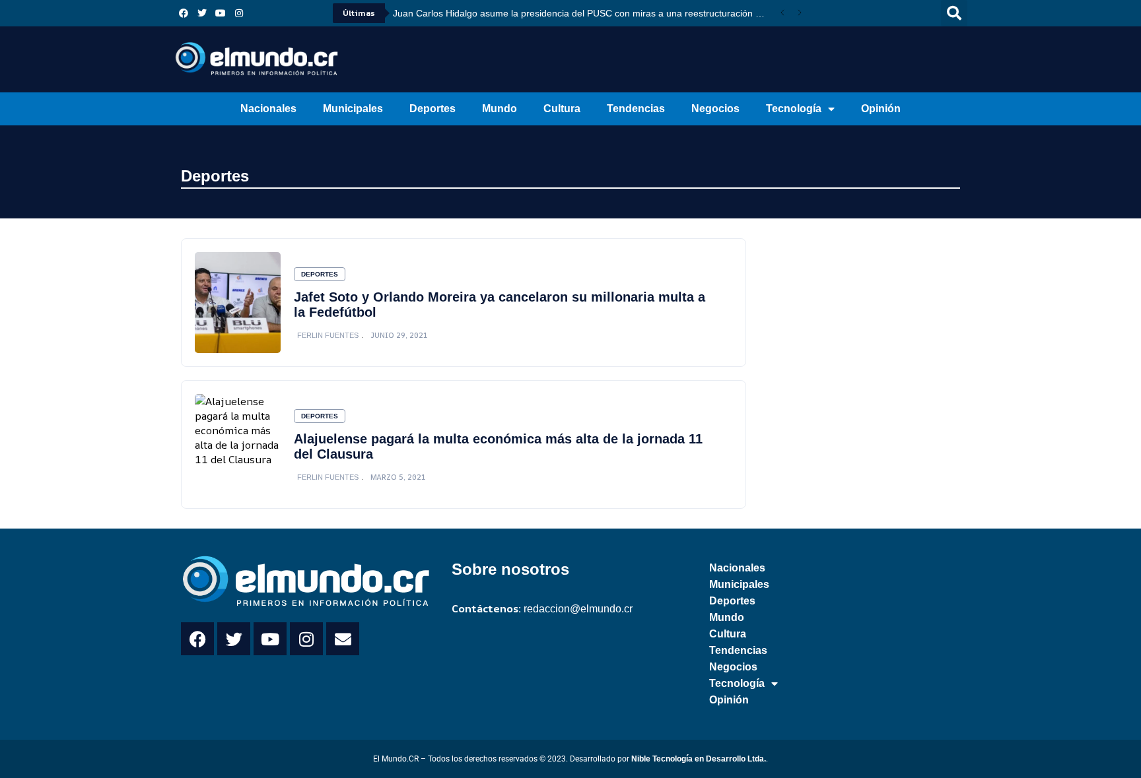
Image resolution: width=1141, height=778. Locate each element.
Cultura (561, 108)
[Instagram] (239, 13)
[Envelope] (342, 638)
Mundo (499, 108)
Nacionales (268, 108)
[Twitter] (202, 13)
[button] (954, 13)
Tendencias (636, 108)
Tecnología (793, 108)
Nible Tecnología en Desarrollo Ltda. (698, 758)
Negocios (715, 108)
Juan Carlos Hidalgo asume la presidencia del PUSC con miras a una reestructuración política (583, 13)
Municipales (353, 108)
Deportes (432, 108)
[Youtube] (220, 13)
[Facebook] (183, 13)
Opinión (881, 108)
